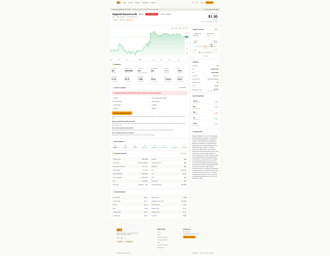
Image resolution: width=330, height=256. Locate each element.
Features (137, 2)
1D (172, 28)
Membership (160, 247)
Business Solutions (162, 245)
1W (176, 28)
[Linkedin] (121, 238)
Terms (201, 253)
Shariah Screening (162, 237)
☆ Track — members (165, 14)
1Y (183, 28)
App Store (120, 241)
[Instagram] (118, 238)
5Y (186, 28)
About (159, 234)
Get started (209, 2)
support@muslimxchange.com (191, 233)
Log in (202, 2)
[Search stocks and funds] (193, 2)
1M (179, 28)
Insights (153, 2)
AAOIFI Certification (189, 237)
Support (211, 253)
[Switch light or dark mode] (197, 2)
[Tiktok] (125, 238)
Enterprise (145, 2)
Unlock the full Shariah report (122, 113)
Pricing (130, 2)
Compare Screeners (162, 240)
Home (124, 2)
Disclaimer (195, 253)
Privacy (206, 253)
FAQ (158, 242)
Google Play (129, 241)
